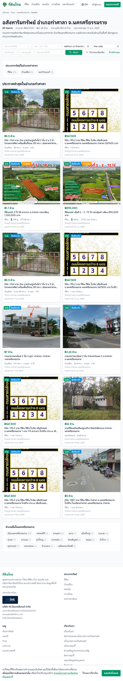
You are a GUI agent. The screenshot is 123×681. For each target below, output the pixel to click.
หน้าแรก (5, 12)
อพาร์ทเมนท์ (68, 4)
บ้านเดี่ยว (35, 4)
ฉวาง (72, 533)
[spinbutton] (9, 52)
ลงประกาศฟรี (112, 4)
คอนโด (45, 4)
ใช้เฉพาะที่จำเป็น (90, 673)
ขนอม (90, 539)
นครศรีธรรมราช (23, 12)
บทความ (6, 645)
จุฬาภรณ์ (13, 546)
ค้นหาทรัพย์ (7, 631)
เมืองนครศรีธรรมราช (20, 533)
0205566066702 (28, 610)
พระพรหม (30, 546)
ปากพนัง (57, 539)
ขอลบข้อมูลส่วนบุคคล (74, 660)
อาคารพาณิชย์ (70, 598)
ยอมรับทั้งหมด (111, 673)
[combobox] (15, 46)
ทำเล (13, 12)
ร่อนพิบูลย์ (74, 539)
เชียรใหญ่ (87, 533)
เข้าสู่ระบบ (96, 4)
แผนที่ (5, 636)
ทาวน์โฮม (55, 4)
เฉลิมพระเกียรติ (67, 546)
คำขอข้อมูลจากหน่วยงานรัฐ (76, 650)
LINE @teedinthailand (12, 618)
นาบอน (26, 539)
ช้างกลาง (47, 546)
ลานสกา (58, 533)
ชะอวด (103, 533)
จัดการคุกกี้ (69, 655)
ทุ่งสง (12, 539)
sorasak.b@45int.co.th (12, 614)
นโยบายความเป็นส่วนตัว (75, 641)
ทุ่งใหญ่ (41, 539)
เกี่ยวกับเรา (69, 631)
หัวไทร (104, 539)
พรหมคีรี (42, 533)
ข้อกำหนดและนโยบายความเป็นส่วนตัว (82, 636)
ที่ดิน (26, 4)
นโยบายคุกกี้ (70, 645)
